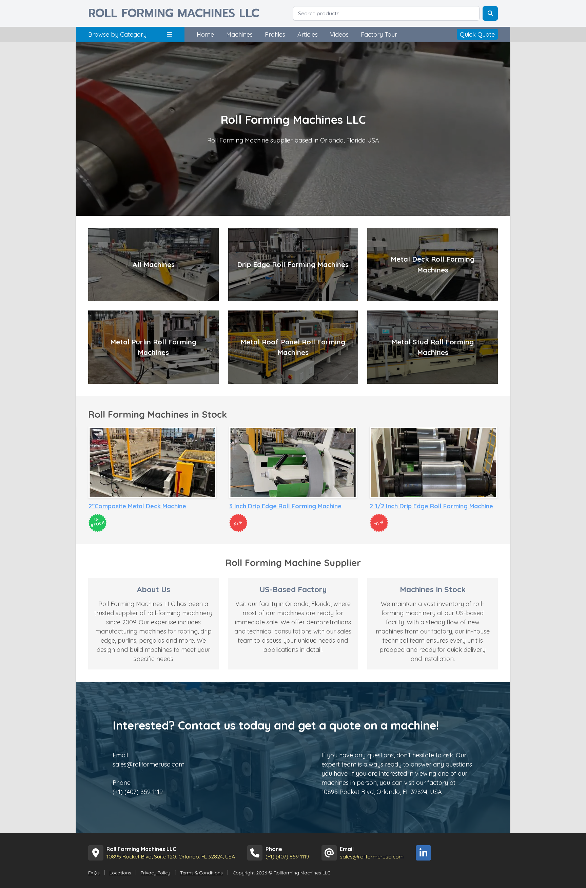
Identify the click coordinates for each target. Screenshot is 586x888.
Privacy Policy (155, 872)
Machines (239, 34)
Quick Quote (477, 34)
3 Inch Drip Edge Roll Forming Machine (145, 506)
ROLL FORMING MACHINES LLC (173, 13)
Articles (307, 34)
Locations (120, 872)
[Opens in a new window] (423, 853)
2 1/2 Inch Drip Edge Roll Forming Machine (291, 506)
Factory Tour (379, 34)
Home (205, 34)
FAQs (94, 872)
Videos (339, 34)
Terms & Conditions (201, 872)
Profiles (275, 34)
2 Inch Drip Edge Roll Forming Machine (426, 506)
